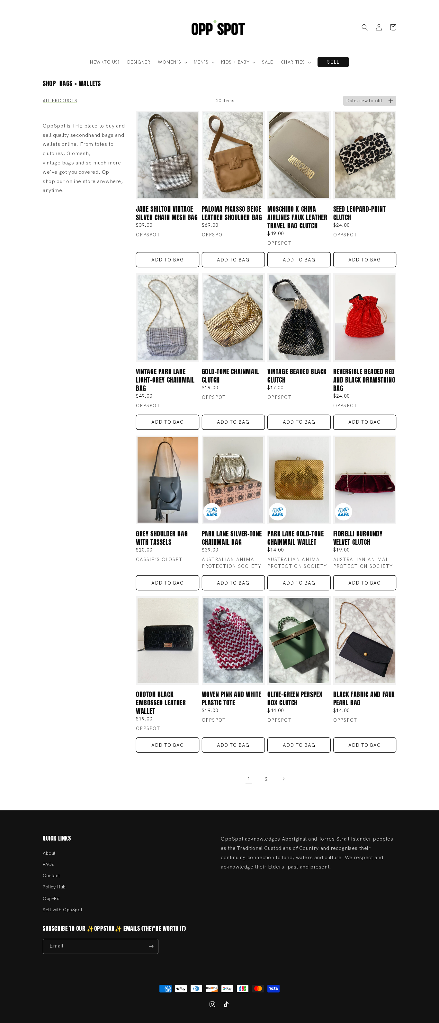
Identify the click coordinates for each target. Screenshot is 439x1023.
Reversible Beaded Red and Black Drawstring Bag (364, 379)
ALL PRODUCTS (60, 100)
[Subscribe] (151, 946)
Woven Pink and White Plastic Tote (232, 698)
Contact (51, 875)
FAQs (48, 864)
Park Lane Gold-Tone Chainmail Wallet (295, 538)
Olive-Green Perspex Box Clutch (294, 698)
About (49, 853)
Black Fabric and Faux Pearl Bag (364, 698)
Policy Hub (54, 887)
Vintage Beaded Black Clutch (297, 375)
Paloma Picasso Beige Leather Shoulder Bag (232, 213)
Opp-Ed (51, 898)
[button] (365, 27)
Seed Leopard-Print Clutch (359, 213)
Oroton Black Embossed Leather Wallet (161, 702)
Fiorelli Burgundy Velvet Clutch (358, 538)
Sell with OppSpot (62, 910)
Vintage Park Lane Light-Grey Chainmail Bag (165, 379)
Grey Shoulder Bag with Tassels (162, 538)
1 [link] (248, 779)
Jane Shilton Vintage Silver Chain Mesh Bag (167, 213)
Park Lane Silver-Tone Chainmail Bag (232, 538)
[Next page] (283, 779)
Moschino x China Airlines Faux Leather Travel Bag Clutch (297, 217)
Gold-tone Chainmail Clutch (230, 375)
